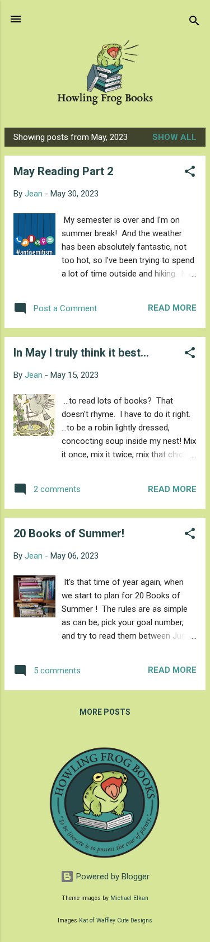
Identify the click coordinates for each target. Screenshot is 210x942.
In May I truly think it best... (81, 352)
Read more (172, 308)
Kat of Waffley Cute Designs (115, 920)
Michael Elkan (129, 898)
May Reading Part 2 (63, 171)
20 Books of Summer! (68, 533)
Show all (174, 137)
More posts (105, 711)
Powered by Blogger (112, 876)
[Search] (194, 23)
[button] (190, 173)
